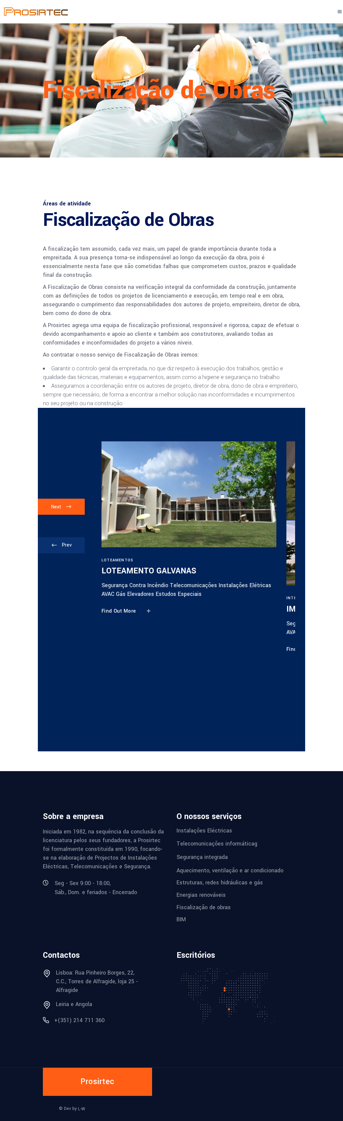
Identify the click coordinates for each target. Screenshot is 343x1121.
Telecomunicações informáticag (217, 844)
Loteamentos (117, 560)
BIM (181, 919)
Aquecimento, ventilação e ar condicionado (230, 870)
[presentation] (61, 545)
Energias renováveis (201, 895)
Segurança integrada (202, 857)
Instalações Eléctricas (204, 830)
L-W (81, 1109)
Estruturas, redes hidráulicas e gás (220, 882)
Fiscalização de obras (204, 907)
